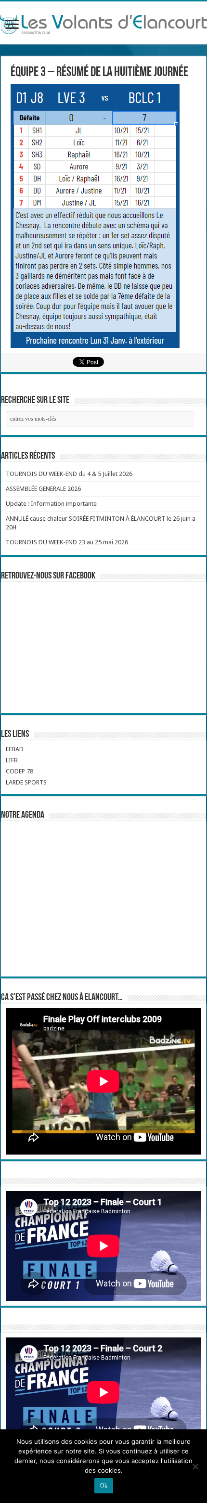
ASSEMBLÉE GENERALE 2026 (43, 488)
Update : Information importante (51, 503)
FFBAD (15, 749)
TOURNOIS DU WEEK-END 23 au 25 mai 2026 (67, 542)
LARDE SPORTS (26, 782)
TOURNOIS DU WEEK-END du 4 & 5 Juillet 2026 (69, 473)
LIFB (12, 760)
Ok (103, 1485)
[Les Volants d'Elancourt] (103, 22)
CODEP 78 (19, 771)
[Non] (195, 1466)
